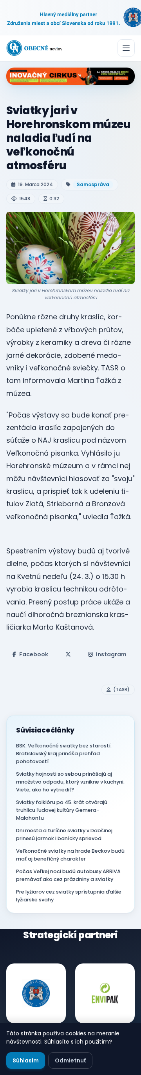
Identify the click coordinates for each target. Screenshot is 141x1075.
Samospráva (93, 184)
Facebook (33, 654)
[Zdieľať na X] (68, 654)
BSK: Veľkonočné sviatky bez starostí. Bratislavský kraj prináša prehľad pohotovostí (64, 753)
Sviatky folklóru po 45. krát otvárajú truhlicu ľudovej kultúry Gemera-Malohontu (61, 810)
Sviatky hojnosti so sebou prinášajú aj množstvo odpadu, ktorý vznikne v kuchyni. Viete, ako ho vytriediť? (70, 782)
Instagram (111, 654)
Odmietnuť (70, 1060)
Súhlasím (26, 1060)
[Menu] (126, 48)
